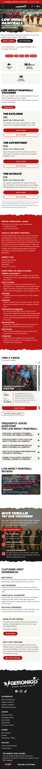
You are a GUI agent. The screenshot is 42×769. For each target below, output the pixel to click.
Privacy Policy (6, 748)
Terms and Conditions (9, 746)
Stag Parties (6, 723)
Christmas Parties (8, 725)
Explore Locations (8, 705)
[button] (39, 362)
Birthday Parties (7, 715)
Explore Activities (8, 702)
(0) (39, 6)
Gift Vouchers (6, 733)
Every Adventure (8, 47)
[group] (19, 387)
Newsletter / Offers (8, 738)
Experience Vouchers (9, 707)
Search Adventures (8, 700)
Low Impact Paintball (23, 47)
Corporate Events (8, 717)
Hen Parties (6, 720)
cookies (9, 760)
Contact (4, 735)
